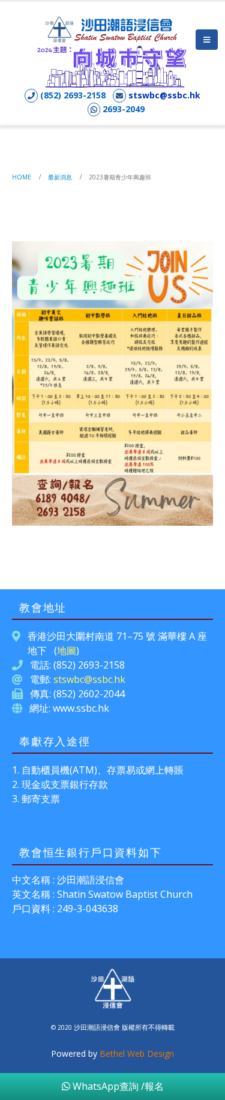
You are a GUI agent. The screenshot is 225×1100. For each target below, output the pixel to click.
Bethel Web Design (137, 1053)
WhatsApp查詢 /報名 (117, 1086)
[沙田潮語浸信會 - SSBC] (113, 29)
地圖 (66, 650)
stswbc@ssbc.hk (164, 95)
